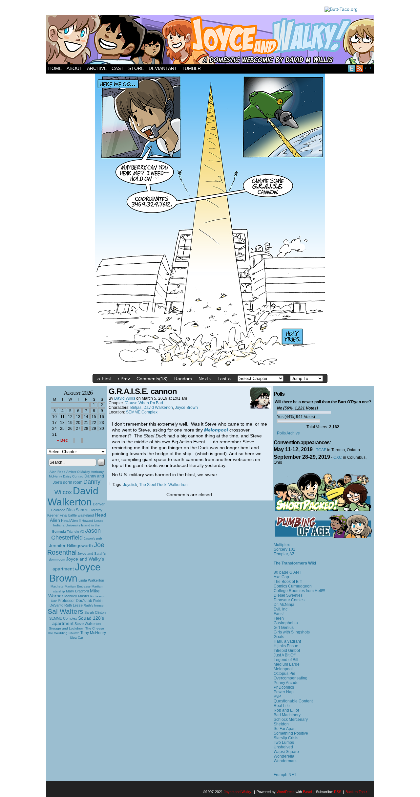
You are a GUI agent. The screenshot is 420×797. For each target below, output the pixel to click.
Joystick (130, 484)
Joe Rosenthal (75, 548)
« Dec (62, 440)
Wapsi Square (286, 751)
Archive (97, 68)
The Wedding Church (63, 633)
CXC (337, 457)
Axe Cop (281, 577)
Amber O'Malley (78, 472)
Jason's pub (93, 538)
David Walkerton (73, 496)
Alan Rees (57, 472)
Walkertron (178, 484)
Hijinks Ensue (286, 646)
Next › (205, 378)
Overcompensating (290, 678)
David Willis (124, 398)
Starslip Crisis (286, 738)
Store (136, 68)
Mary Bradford (77, 591)
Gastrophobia (286, 623)
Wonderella (284, 756)
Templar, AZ (284, 554)
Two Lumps (284, 742)
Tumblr (191, 68)
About (74, 68)
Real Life (282, 705)
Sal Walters (65, 611)
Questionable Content (293, 701)
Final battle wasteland (77, 515)
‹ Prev (123, 378)
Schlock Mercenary (291, 719)
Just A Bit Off (284, 655)
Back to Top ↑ (357, 792)
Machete (57, 586)
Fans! (279, 613)
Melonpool (283, 669)
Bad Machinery (287, 715)
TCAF (321, 450)
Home (55, 68)
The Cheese (94, 628)
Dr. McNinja (284, 604)
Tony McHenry (93, 633)
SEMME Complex (63, 618)
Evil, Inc (280, 609)
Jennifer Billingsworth (71, 545)
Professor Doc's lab (75, 600)
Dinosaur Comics (289, 600)
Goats (279, 636)
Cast (118, 68)
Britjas (135, 407)
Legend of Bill (286, 659)
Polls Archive (288, 433)
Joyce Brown (75, 573)
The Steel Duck (152, 484)
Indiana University (66, 525)
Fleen (279, 618)
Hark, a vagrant (287, 641)
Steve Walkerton (87, 624)
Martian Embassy (78, 586)
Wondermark (285, 761)
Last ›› (224, 378)
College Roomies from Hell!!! (299, 590)
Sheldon (281, 724)
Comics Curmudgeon (293, 586)
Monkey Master (76, 596)
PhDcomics (284, 687)
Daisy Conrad (73, 476)
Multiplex (282, 544)
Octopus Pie (284, 673)
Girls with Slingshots (292, 632)
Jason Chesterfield (76, 534)
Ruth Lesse (73, 605)
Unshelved (283, 747)
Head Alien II (71, 520)
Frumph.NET (285, 774)
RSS (360, 68)
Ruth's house (94, 605)
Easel (307, 792)
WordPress (286, 792)
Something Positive (291, 733)
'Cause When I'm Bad (144, 403)
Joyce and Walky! (211, 40)
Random (183, 378)
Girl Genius (284, 627)
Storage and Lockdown (66, 628)
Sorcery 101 (284, 549)
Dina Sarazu (77, 510)
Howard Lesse (92, 520)
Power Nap (284, 692)
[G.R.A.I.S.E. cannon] (210, 369)
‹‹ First (104, 378)
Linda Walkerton (91, 580)
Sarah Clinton (95, 612)
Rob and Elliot (286, 710)
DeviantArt (163, 68)
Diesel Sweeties (288, 595)
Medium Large (287, 664)
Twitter (351, 68)
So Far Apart (285, 728)
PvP (277, 696)
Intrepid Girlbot (287, 650)
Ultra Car (76, 637)
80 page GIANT (287, 572)
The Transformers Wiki (295, 563)
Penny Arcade (286, 682)
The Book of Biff (288, 581)
